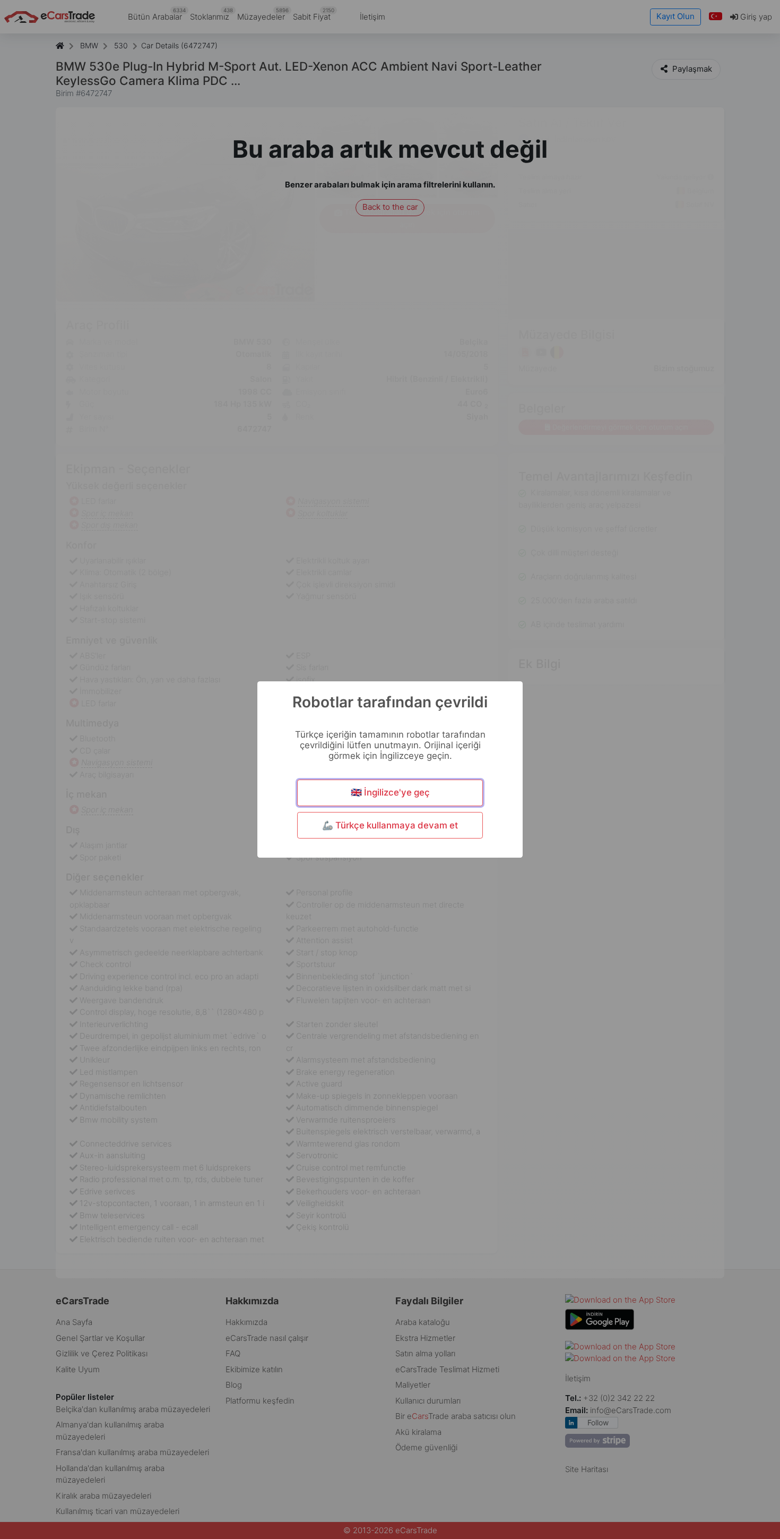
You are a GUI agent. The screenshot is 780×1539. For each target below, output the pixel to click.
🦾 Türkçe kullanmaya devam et (390, 825)
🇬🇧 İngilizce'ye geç (390, 792)
